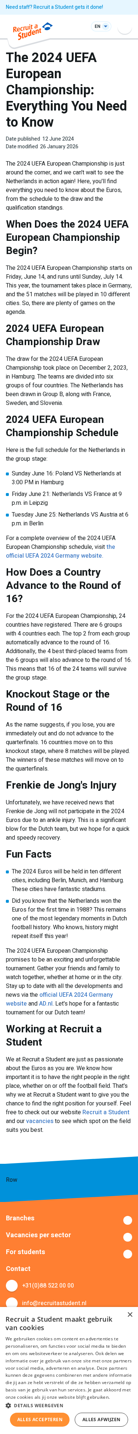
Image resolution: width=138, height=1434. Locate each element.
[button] (69, 1405)
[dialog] (69, 1370)
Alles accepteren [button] (40, 1419)
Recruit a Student (106, 1112)
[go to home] (33, 32)
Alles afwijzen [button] (101, 1419)
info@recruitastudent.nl (54, 1303)
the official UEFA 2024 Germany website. (60, 551)
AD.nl (46, 1003)
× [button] (129, 1315)
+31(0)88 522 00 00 (48, 1285)
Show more (69, 1220)
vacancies (39, 1121)
